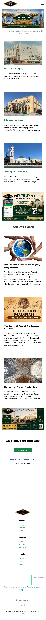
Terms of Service (33, 587)
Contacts (22, 531)
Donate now (23, 450)
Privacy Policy (23, 589)
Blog (22, 542)
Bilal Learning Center (14, 120)
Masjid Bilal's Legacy (13, 68)
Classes (22, 564)
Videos (22, 561)
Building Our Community (16, 171)
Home (22, 525)
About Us (22, 528)
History (22, 559)
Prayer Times (22, 545)
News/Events (22, 547)
